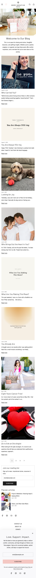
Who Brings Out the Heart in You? (15, 244)
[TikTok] (16, 516)
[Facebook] (2, 516)
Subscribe (9, 483)
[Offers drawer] (6, 4)
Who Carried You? (8, 92)
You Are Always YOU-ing (11, 145)
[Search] (30, 4)
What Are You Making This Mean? (15, 294)
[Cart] (34, 4)
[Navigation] (2, 4)
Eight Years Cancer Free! (12, 394)
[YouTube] (11, 516)
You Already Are (8, 344)
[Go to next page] (24, 461)
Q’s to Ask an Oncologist (11, 443)
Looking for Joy (7, 194)
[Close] (33, 533)
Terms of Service (16, 569)
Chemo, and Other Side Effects (20, 504)
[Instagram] (7, 516)
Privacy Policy (28, 567)
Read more (4, 104)
